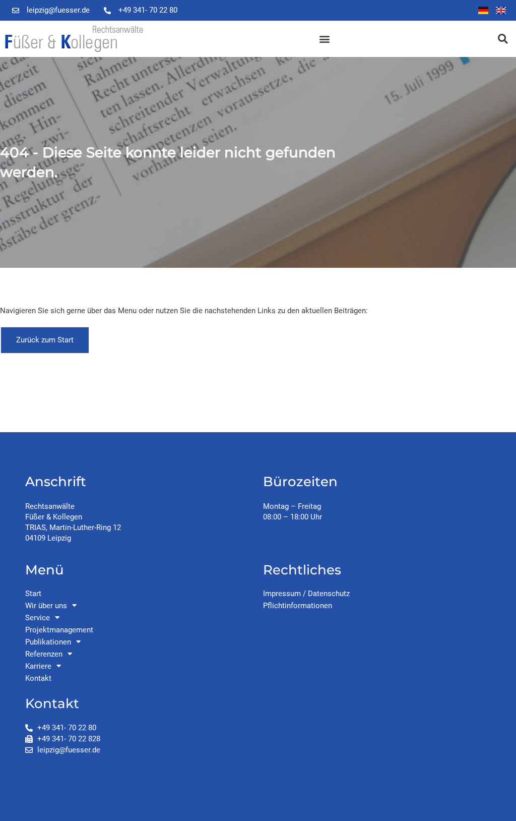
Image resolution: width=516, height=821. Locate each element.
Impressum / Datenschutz (306, 593)
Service (37, 617)
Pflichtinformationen (297, 605)
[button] (324, 39)
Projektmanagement (59, 629)
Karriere (38, 666)
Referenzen (43, 654)
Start (33, 593)
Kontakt (38, 678)
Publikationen (48, 642)
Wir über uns (46, 605)
